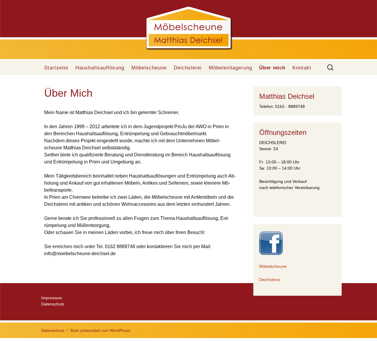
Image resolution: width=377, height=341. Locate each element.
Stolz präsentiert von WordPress (100, 330)
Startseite (56, 68)
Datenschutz (53, 304)
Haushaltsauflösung (99, 68)
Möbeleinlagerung (230, 68)
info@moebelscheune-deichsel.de (80, 253)
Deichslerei (188, 68)
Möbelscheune (149, 68)
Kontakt (301, 68)
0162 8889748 (120, 246)
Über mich (272, 68)
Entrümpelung (68, 161)
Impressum (51, 297)
